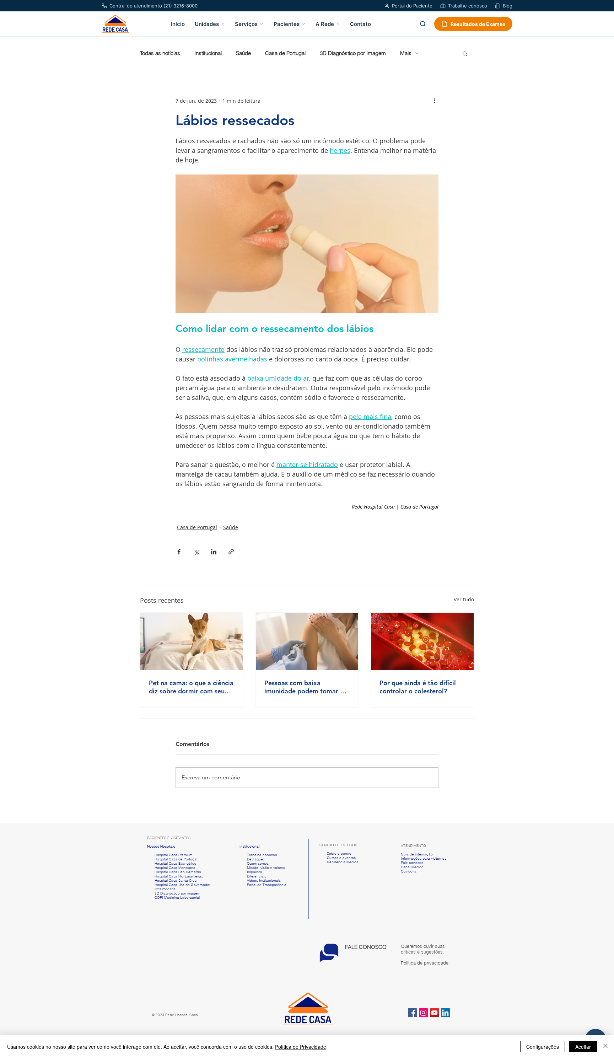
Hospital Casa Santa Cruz (175, 880)
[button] (465, 53)
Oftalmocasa (165, 889)
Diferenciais (256, 876)
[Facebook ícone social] (412, 1012)
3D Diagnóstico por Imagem (353, 53)
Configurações (542, 1046)
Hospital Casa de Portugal (172, 859)
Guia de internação (417, 854)
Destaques (256, 859)
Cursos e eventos (340, 857)
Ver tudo (464, 599)
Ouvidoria (408, 871)
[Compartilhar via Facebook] (179, 551)
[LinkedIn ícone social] (445, 1012)
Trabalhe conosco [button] (258, 855)
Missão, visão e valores (266, 867)
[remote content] (376, 506)
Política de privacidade (424, 963)
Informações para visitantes (423, 858)
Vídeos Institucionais (263, 880)
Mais (405, 53)
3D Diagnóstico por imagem (177, 893)
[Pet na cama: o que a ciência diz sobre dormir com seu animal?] (191, 641)
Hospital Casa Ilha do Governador (182, 884)
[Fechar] (605, 1046)
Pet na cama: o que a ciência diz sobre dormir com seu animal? (191, 687)
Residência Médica (343, 862)
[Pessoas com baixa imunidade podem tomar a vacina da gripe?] (307, 641)
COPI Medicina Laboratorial (173, 897)
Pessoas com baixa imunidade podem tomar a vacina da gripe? (304, 687)
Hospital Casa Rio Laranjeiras (177, 876)
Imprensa (254, 872)
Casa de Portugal (285, 53)
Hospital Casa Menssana (175, 867)
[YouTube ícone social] (434, 1012)
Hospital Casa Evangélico (175, 863)
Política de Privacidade (300, 1046)
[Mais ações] (434, 100)
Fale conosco (412, 862)
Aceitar (583, 1046)
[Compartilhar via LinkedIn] (213, 551)
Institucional (208, 53)
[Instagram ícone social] (423, 1012)
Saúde (243, 53)
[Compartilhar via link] (231, 551)
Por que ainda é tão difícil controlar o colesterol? (417, 687)
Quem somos (258, 863)
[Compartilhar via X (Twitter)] (196, 551)
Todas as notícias (160, 53)
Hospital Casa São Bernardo (178, 872)
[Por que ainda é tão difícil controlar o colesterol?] (422, 641)
